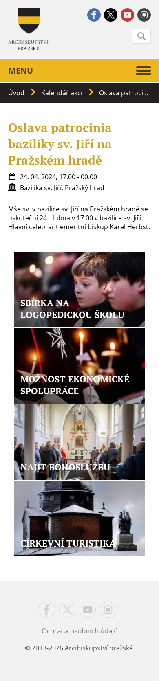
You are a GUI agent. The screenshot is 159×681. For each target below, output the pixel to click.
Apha (28, 29)
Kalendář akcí (61, 92)
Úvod (16, 92)
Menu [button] (20, 70)
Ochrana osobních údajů (80, 630)
